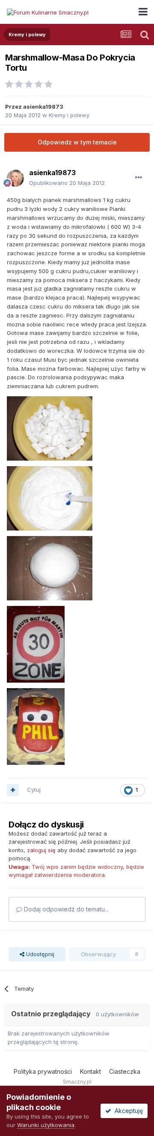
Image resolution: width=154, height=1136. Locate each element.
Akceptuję (127, 1110)
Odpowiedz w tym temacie (77, 142)
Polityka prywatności (43, 1071)
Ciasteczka (124, 1071)
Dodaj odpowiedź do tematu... (65, 909)
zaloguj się (41, 850)
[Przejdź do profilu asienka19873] (15, 178)
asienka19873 (43, 106)
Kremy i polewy (69, 115)
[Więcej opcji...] (138, 178)
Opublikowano (67, 182)
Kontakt (90, 1071)
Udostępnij (39, 954)
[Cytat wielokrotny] (13, 790)
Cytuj (34, 789)
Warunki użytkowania (45, 1125)
